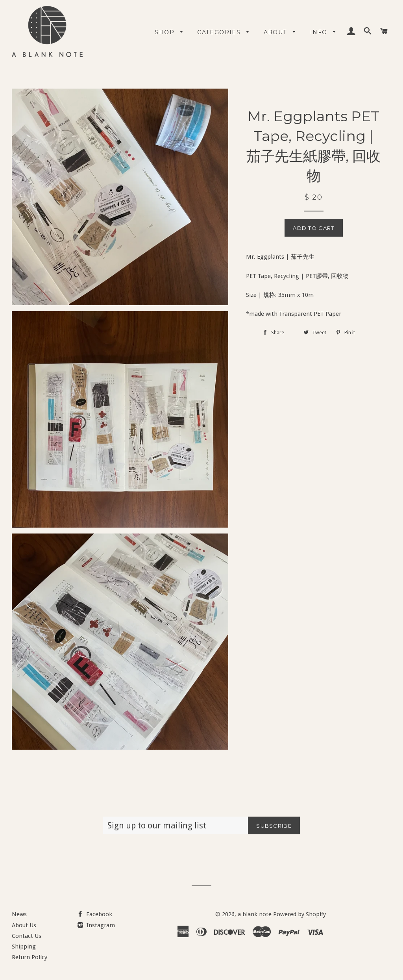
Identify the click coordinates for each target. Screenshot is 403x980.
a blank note (255, 914)
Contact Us (26, 935)
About (276, 32)
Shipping (24, 946)
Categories (219, 32)
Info (319, 32)
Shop (165, 32)
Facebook (98, 914)
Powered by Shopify (299, 914)
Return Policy (29, 957)
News (19, 914)
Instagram (100, 925)
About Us (24, 925)
